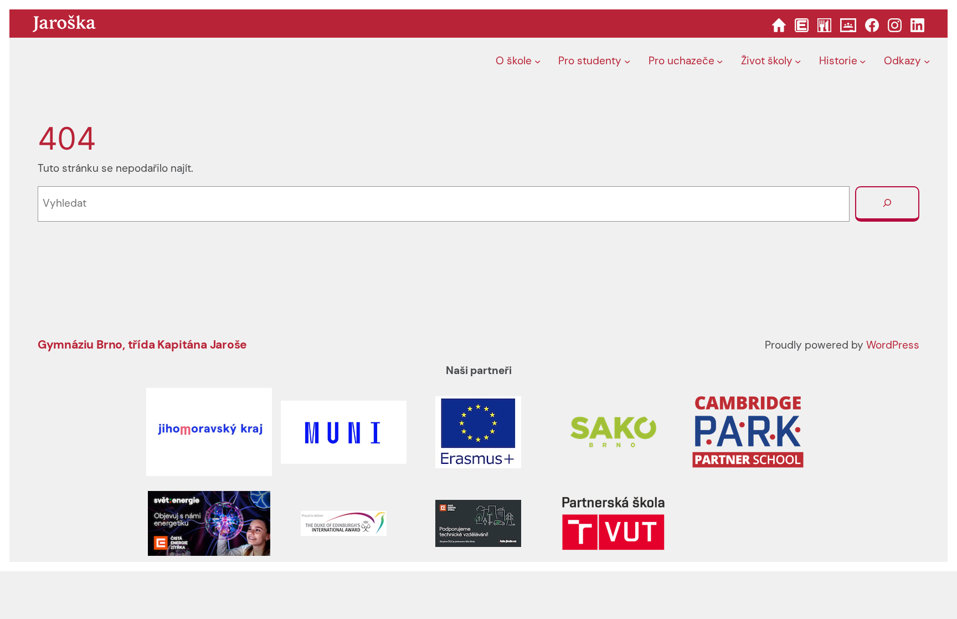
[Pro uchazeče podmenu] (720, 61)
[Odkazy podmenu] (927, 61)
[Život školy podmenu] (798, 61)
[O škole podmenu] (537, 61)
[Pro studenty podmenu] (627, 61)
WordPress (892, 345)
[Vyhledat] (887, 204)
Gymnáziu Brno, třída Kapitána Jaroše (142, 344)
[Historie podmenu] (863, 61)
